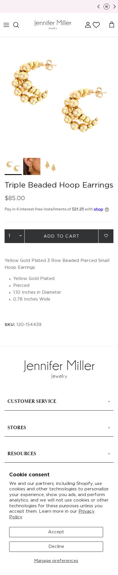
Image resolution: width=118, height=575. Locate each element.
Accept (56, 532)
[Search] (19, 25)
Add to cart (61, 236)
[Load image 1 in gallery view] (59, 96)
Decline (56, 546)
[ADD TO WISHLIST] (106, 235)
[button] (96, 24)
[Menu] (6, 25)
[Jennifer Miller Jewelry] (52, 25)
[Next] (114, 6)
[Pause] (106, 6)
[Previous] (98, 6)
